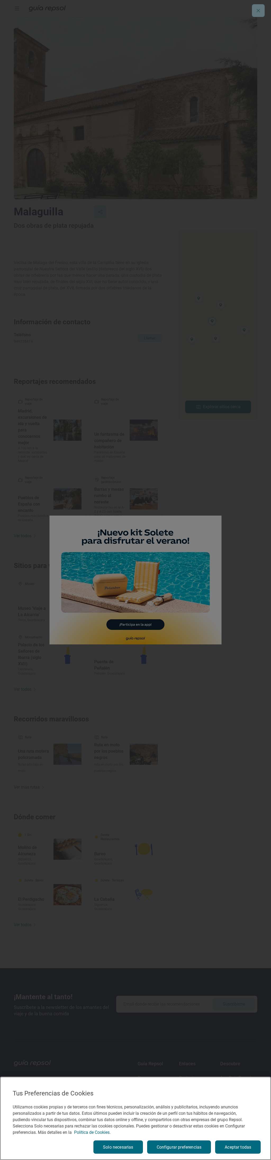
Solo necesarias (118, 1147)
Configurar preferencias (179, 1147)
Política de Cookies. (92, 1132)
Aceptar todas (238, 1147)
